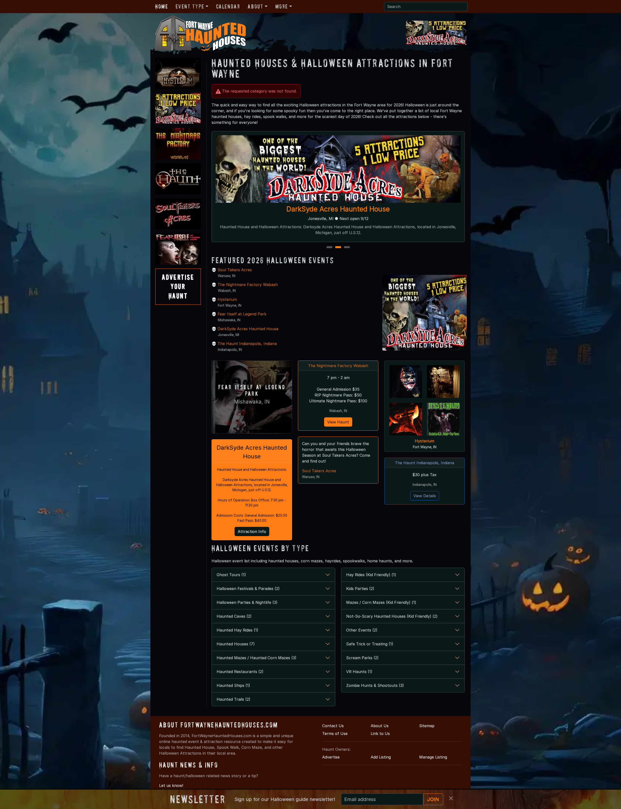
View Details (424, 495)
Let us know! (171, 785)
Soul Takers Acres (235, 269)
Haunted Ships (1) (233, 685)
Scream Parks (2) (362, 657)
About (255, 6)
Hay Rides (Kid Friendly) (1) (371, 574)
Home (161, 6)
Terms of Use (335, 733)
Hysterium (227, 299)
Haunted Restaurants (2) (240, 671)
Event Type (190, 6)
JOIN (433, 799)
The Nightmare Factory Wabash (338, 209)
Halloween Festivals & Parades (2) (248, 588)
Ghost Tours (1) (231, 574)
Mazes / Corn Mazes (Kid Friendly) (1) (381, 602)
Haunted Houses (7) (236, 643)
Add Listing (381, 757)
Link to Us (380, 733)
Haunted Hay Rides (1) (237, 630)
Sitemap (426, 725)
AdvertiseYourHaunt (178, 286)
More (281, 6)
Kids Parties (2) (360, 588)
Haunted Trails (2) (233, 699)
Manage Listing (433, 757)
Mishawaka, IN (252, 402)
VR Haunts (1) (359, 671)
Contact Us (333, 725)
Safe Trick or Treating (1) (369, 643)
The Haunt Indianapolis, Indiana (247, 343)
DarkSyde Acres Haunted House (248, 328)
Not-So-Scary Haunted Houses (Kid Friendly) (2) (392, 616)
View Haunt (338, 422)
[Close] (451, 798)
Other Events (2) (361, 630)
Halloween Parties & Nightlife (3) (247, 602)
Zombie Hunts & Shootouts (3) (375, 685)
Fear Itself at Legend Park (242, 314)
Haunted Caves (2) (234, 616)
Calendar (228, 6)
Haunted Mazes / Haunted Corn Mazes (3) (256, 657)
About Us (380, 725)
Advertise (331, 757)
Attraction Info (252, 531)
